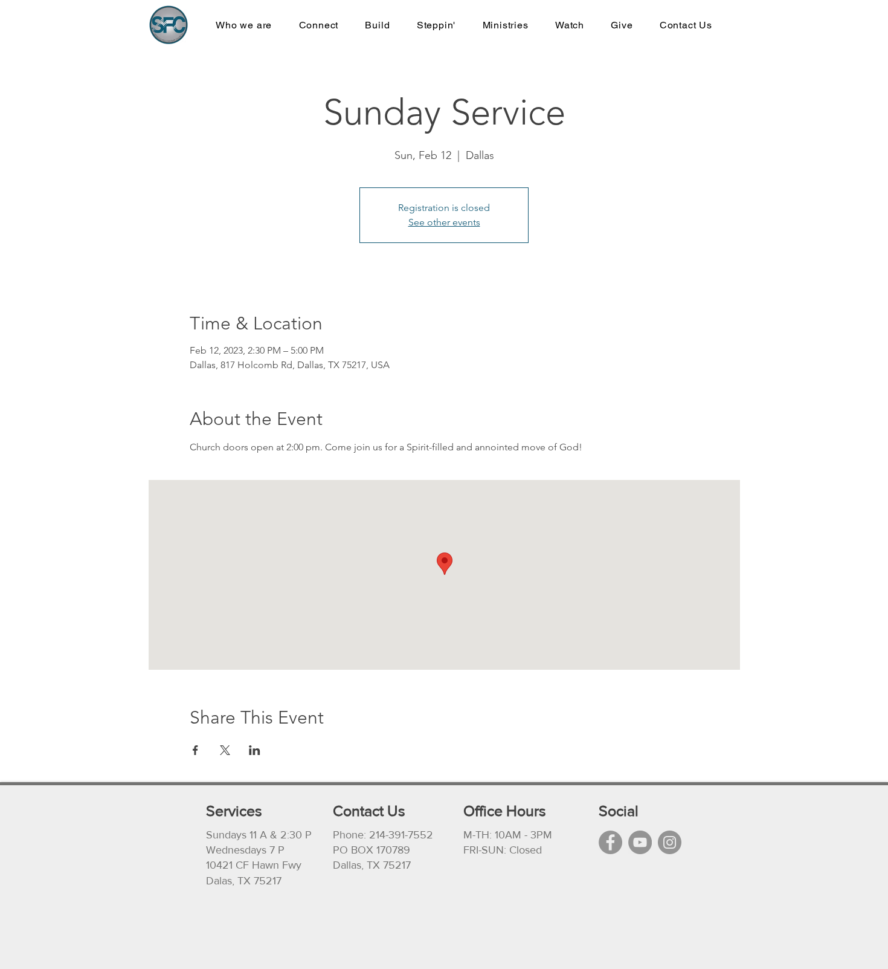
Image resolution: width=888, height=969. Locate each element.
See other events (444, 222)
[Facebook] (610, 842)
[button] (505, 25)
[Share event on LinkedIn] (254, 750)
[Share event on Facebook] (195, 750)
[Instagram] (669, 842)
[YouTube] (640, 842)
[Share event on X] (225, 750)
